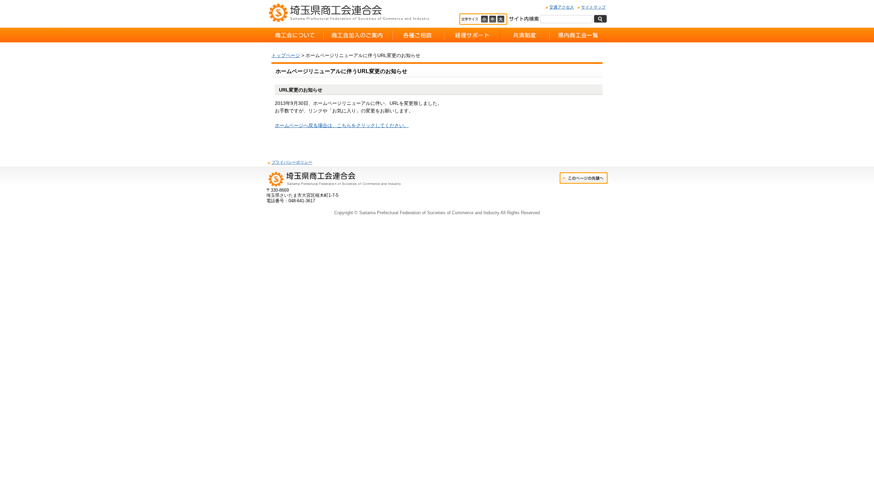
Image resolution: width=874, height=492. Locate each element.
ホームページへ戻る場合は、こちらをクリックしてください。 (342, 125)
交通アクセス (561, 7)
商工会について (294, 35)
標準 (493, 19)
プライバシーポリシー (291, 162)
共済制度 (524, 35)
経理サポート (472, 35)
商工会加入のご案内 (357, 35)
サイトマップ (593, 7)
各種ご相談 (418, 35)
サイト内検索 (524, 18)
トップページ (285, 55)
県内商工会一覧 (578, 35)
